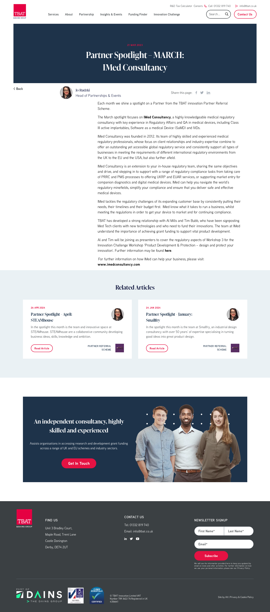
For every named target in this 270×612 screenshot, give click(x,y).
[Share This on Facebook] (196, 92)
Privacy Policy (243, 568)
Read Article (41, 348)
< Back (18, 88)
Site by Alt (223, 597)
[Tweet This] (202, 92)
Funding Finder (137, 14)
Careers (198, 6)
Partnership (86, 14)
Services (53, 14)
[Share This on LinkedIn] (208, 92)
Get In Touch (79, 463)
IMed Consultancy (157, 117)
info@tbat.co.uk (248, 6)
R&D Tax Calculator (181, 6)
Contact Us (245, 14)
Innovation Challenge (167, 14)
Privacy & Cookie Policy (242, 597)
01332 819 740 (222, 6)
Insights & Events (111, 14)
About (69, 14)
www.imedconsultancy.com (119, 264)
